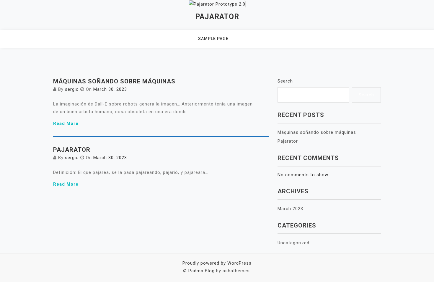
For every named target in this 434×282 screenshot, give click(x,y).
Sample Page (213, 38)
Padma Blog (201, 270)
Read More (66, 123)
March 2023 (290, 208)
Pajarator (217, 16)
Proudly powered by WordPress (217, 263)
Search (285, 81)
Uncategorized (293, 242)
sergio (72, 89)
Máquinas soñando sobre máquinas (114, 81)
